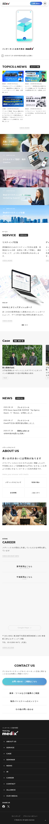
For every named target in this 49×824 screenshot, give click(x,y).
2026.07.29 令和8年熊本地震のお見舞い (19, 56)
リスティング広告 (10, 242)
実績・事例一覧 (18, 341)
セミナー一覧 (35, 67)
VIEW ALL (23, 235)
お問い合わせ (36, 3)
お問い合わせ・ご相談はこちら (24, 681)
